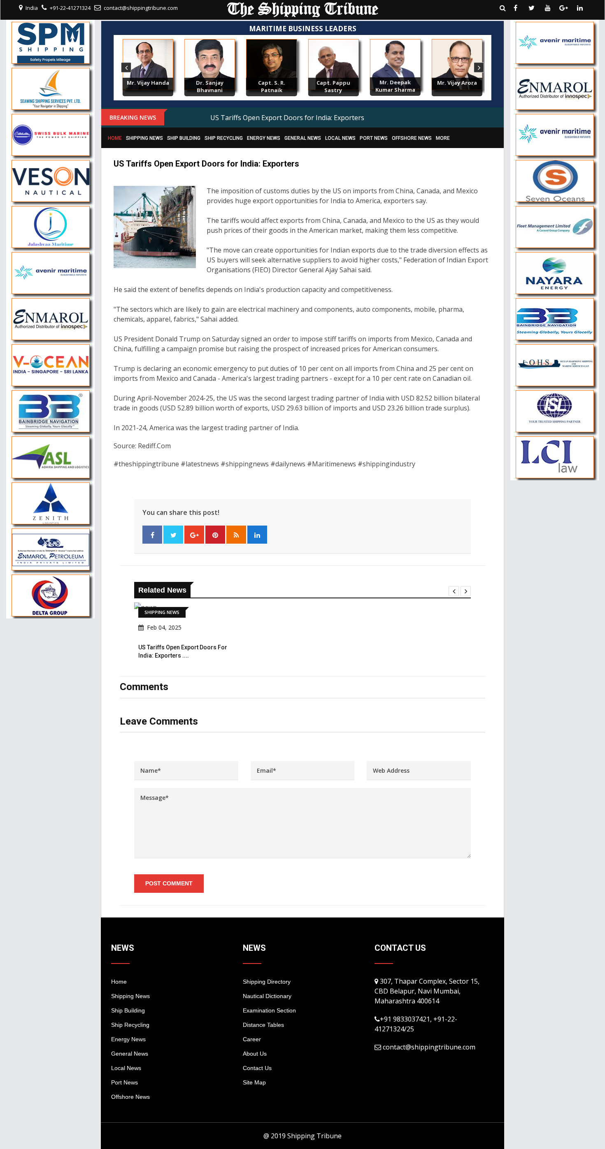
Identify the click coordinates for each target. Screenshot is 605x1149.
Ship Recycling (224, 138)
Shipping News (144, 138)
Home (115, 138)
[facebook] (516, 8)
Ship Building (183, 138)
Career (252, 1039)
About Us (255, 1053)
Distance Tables (263, 1025)
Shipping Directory (267, 981)
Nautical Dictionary (267, 996)
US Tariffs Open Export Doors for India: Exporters (287, 117)
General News (302, 138)
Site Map (254, 1082)
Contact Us (257, 1068)
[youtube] (548, 8)
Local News (340, 138)
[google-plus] (564, 8)
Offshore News (412, 138)
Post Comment (169, 883)
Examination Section (269, 1010)
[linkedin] (580, 8)
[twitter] (532, 8)
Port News (374, 138)
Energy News (263, 138)
